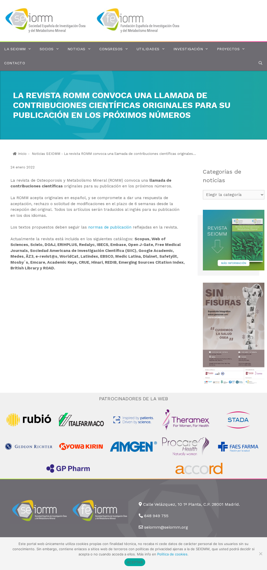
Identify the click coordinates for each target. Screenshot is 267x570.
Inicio (22, 154)
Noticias (77, 49)
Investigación (188, 49)
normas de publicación (110, 227)
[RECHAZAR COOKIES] (260, 553)
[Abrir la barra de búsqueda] (260, 63)
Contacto (14, 63)
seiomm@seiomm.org (166, 527)
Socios (47, 49)
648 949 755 (156, 515)
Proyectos (228, 49)
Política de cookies (172, 554)
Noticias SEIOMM (46, 154)
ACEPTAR (135, 562)
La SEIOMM (15, 49)
